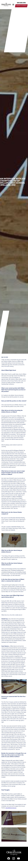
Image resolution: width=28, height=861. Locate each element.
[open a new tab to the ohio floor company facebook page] (8, 858)
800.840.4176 (21, 3)
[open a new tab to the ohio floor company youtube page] (18, 858)
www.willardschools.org (11, 808)
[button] (13, 5)
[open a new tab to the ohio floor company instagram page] (13, 858)
